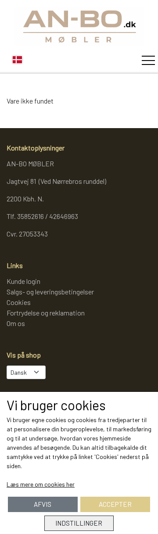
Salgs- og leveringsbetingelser (50, 291)
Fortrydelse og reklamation (46, 312)
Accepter (115, 504)
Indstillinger (78, 523)
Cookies (19, 302)
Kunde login (23, 281)
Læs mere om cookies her (41, 484)
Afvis (42, 504)
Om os (16, 323)
